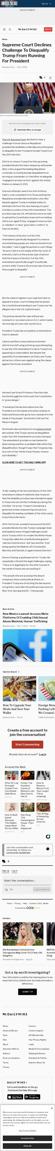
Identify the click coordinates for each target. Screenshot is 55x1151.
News (5, 1026)
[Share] (50, 77)
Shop (5, 1035)
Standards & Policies (38, 1058)
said (16, 396)
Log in (42, 754)
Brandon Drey (8, 67)
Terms (6, 1062)
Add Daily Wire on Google (29, 130)
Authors (6, 1053)
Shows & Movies (10, 1030)
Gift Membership (36, 1035)
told (23, 247)
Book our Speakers (11, 1058)
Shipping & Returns (37, 1053)
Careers (32, 1026)
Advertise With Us (11, 1049)
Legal (31, 1044)
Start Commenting (27, 744)
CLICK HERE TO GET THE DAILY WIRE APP (24, 462)
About (5, 1044)
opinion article (43, 429)
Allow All (27, 1146)
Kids (5, 1040)
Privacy (6, 1067)
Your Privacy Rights (37, 1040)
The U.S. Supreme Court (14, 139)
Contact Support (36, 1030)
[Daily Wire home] (28, 29)
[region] (27, 1128)
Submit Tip (27, 992)
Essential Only (27, 1138)
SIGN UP (48, 29)
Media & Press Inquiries (39, 1049)
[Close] (52, 1108)
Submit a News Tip (37, 1062)
